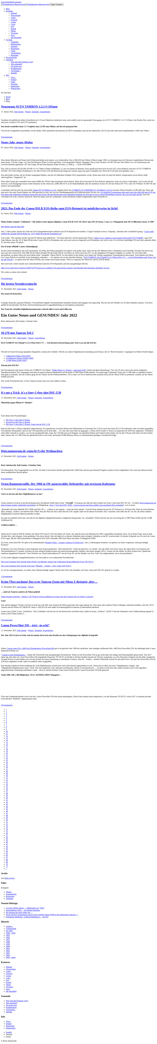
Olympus (9, 987)
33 (7, 782)
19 (7, 751)
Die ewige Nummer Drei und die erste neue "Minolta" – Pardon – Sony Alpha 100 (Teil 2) (36, 566)
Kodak (8, 982)
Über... (8, 1021)
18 (7, 749)
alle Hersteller (11, 991)
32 (7, 780)
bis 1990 (9, 931)
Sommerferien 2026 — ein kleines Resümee (23, 910)
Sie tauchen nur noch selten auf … (19, 912)
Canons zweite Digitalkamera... (14, 655)
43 (7, 804)
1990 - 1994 (10, 933)
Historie (9, 967)
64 (7, 851)
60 (7, 842)
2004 (8, 955)
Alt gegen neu (11, 1005)
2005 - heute (11, 957)
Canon (8, 976)
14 (7, 740)
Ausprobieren (45, 112)
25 (7, 765)
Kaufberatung (11, 1007)
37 (7, 791)
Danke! (9, 1024)
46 (7, 811)
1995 (8, 935)
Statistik (9, 1012)
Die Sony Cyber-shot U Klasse (18, 420)
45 (7, 809)
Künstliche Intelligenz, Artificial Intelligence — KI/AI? (27, 917)
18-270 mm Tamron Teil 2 (17, 332)
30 (7, 776)
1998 (8, 942)
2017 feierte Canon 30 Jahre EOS (12, 227)
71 (7, 866)
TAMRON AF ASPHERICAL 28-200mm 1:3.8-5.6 (92, 190)
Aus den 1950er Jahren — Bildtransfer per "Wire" (25, 908)
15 (7, 742)
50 (7, 820)
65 (7, 853)
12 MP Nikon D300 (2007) (16, 360)
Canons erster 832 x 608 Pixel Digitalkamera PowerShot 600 (30, 648)
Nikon (8, 985)
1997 (8, 940)
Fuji (7, 980)
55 (7, 831)
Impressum (10, 1026)
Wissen (28, 112)
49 (7, 818)
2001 (8, 948)
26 (7, 767)
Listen (8, 971)
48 (7, 816)
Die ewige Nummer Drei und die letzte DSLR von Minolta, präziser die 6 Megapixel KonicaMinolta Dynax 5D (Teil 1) (47, 562)
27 (7, 769)
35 (7, 787)
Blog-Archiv (10, 878)
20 (7, 754)
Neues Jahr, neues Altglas (17, 142)
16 (7, 745)
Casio (8, 978)
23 (7, 760)
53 (7, 827)
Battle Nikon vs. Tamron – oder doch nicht (68, 370)
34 (7, 785)
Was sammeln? (11, 1003)
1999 (8, 944)
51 (7, 822)
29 (7, 773)
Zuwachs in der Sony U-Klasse (18, 422)
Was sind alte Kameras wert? (17, 1001)
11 (7, 734)
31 (7, 778)
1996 (8, 937)
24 (7, 762)
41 (7, 800)
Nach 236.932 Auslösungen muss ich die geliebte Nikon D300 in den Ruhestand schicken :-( (42, 915)
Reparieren (10, 896)
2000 (8, 946)
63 (7, 849)
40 (7, 798)
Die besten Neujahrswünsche (19, 283)
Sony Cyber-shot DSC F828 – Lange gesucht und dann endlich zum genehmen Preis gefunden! (87, 505)
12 (7, 736)
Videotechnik (11, 929)
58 (7, 838)
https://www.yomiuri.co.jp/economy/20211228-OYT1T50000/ (119, 238)
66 (7, 855)
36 (7, 789)
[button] (9, 11)
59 (7, 840)
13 (7, 738)
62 (7, 847)
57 (7, 835)
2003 (8, 953)
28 (7, 771)
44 (7, 807)
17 (7, 747)
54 (7, 829)
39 (7, 796)
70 (7, 864)
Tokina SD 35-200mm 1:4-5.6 (44, 190)
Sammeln (35, 112)
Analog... (9, 926)
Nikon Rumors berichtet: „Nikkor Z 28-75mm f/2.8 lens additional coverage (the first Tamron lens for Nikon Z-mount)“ (47, 597)
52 (7, 824)
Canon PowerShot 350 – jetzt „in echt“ (25, 625)
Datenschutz (10, 1028)
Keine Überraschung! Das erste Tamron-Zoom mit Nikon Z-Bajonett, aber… (49, 581)
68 (7, 860)
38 (7, 793)
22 (7, 758)
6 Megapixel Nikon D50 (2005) (18, 356)
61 (7, 844)
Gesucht (9, 974)
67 (7, 858)
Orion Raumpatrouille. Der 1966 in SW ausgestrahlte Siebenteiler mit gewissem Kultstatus (58, 483)
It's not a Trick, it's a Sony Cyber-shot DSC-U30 (31, 392)
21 (7, 756)
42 (7, 802)
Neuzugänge (11, 969)
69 (7, 862)
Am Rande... (11, 1010)
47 (7, 813)
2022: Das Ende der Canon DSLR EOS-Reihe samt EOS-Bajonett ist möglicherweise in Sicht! (59, 208)
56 (7, 833)
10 (7, 731)
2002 (8, 951)
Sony (8, 989)
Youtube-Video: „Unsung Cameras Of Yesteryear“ (64, 542)
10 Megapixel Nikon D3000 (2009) (19, 358)
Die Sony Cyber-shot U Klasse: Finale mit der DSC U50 (28, 424)
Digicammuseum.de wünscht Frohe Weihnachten (31, 451)
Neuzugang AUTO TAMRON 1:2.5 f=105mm (29, 106)
